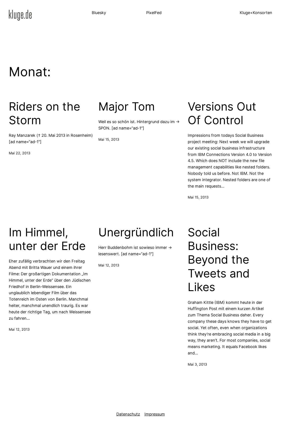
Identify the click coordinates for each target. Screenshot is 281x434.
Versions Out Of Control (222, 113)
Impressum (154, 414)
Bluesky (99, 12)
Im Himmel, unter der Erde (47, 239)
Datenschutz (128, 414)
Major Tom (126, 106)
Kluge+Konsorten (256, 12)
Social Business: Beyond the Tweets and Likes (219, 260)
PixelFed (154, 12)
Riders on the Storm (44, 113)
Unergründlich (136, 232)
